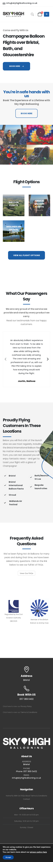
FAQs (23, 796)
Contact (26, 799)
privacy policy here (38, 852)
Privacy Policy (26, 706)
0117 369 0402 (30, 771)
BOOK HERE (14, 66)
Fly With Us (15, 796)
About (27, 796)
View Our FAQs (26, 573)
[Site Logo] (13, 14)
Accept (8, 857)
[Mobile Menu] (46, 14)
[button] (32, 14)
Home (8, 796)
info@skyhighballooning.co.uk (26, 777)
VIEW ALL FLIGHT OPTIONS (26, 255)
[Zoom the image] (13, 135)
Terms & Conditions (29, 712)
